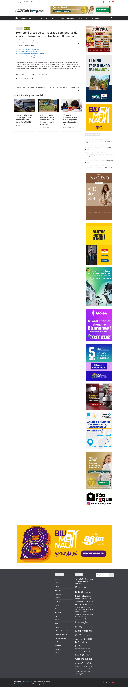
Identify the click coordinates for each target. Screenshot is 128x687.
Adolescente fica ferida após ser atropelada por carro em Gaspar (30, 88)
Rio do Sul (87, 651)
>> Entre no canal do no (30, 53)
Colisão (81, 599)
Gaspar (88, 614)
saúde (78, 663)
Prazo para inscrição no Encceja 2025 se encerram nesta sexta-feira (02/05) (24, 118)
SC (87, 663)
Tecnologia (58, 649)
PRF (81, 651)
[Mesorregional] (16, 18)
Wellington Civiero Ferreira (36, 40)
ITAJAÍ (84, 627)
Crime (83, 609)
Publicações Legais (60, 638)
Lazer (46, 18)
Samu (79, 655)
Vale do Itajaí (79, 674)
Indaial (82, 619)
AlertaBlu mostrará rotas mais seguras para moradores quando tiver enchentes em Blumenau (51, 2)
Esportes (32, 18)
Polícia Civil (85, 639)
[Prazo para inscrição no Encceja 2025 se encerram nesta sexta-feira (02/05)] (24, 100)
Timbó (84, 669)
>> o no (27, 49)
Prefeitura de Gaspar (61, 634)
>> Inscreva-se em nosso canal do (28, 58)
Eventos (57, 605)
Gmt (77, 616)
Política (61, 18)
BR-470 (87, 592)
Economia (23, 18)
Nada (56, 623)
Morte (85, 635)
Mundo (53, 18)
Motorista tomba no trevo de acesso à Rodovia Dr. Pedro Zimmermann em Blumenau (48, 119)
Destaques (19, 28)
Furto (81, 614)
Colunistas (96, 18)
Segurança (70, 18)
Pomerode (85, 646)
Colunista (88, 598)
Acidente (80, 579)
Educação (57, 598)
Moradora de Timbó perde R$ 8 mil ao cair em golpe (65, 88)
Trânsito (80, 18)
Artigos (57, 579)
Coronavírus (80, 601)
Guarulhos (58, 612)
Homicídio (84, 616)
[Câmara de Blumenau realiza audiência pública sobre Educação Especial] (71, 100)
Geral (40, 18)
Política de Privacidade (61, 631)
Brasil (81, 595)
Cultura (57, 586)
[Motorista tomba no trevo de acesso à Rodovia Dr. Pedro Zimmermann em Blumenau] (48, 100)
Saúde (88, 18)
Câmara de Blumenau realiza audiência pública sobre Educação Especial (70, 119)
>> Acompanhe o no (29, 56)
